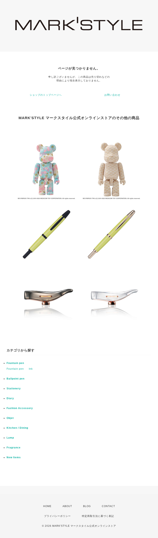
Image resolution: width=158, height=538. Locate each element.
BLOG (87, 506)
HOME (47, 506)
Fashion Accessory (20, 408)
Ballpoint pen (15, 378)
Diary (10, 398)
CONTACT (108, 506)
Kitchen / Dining (17, 427)
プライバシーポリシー (57, 516)
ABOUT (67, 506)
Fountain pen (15, 363)
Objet (10, 418)
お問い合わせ (112, 94)
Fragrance (14, 447)
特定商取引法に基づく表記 (98, 516)
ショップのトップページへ (46, 94)
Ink (31, 368)
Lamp (10, 437)
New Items (14, 457)
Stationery (14, 388)
